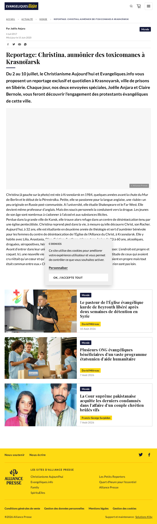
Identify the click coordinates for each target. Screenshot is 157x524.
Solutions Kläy (143, 517)
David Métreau (90, 323)
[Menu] (148, 6)
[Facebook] (149, 455)
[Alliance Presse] (14, 485)
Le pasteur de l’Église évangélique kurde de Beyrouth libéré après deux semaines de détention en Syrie (111, 309)
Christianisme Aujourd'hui (47, 476)
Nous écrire (37, 454)
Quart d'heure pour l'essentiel (117, 482)
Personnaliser (58, 267)
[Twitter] (141, 455)
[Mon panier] (139, 6)
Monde (43, 19)
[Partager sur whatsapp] (25, 44)
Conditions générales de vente (22, 508)
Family (35, 487)
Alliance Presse (109, 487)
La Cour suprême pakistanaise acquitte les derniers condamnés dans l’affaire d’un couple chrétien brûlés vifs (112, 402)
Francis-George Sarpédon (96, 417)
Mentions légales (99, 508)
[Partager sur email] (19, 44)
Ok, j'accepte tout (68, 277)
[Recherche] (131, 6)
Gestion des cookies (124, 508)
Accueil (10, 19)
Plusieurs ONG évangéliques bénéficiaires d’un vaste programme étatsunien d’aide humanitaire (113, 354)
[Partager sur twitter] (14, 44)
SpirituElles (38, 492)
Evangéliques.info (42, 482)
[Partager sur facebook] (8, 44)
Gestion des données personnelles (64, 508)
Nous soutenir (15, 454)
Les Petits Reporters (112, 476)
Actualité (27, 19)
